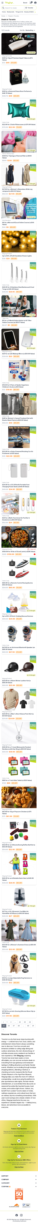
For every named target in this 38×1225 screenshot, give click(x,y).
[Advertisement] (19, 1114)
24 (30, 1022)
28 (19, 1026)
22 (20, 1022)
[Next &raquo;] (3, 1029)
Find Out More (19, 1136)
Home (3, 16)
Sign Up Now (19, 1151)
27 (14, 1026)
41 (33, 1026)
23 (25, 1022)
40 (28, 1026)
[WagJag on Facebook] (16, 1215)
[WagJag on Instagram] (21, 1215)
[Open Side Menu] (2, 3)
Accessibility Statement (19, 1221)
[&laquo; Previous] (3, 1022)
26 (9, 1026)
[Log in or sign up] (35, 3)
